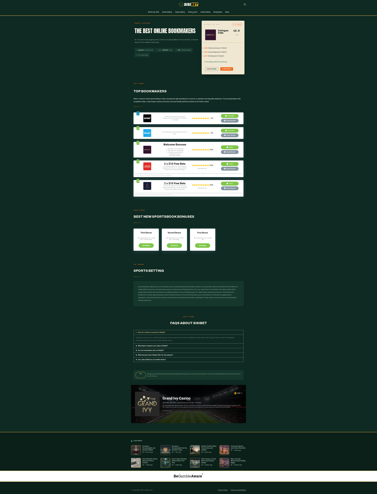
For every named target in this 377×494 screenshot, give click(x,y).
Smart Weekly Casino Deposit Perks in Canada (149, 461)
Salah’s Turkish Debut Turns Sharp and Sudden (208, 448)
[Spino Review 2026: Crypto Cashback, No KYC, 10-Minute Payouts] (147, 122)
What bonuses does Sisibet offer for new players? (155, 355)
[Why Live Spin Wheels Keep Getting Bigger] (224, 467)
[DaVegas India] (147, 153)
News (227, 12)
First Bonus (202, 232)
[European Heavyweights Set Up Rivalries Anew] (165, 454)
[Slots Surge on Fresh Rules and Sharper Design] (195, 467)
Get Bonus (146, 245)
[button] (188, 332)
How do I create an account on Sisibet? (151, 332)
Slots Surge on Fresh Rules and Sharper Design (208, 461)
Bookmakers (218, 12)
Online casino (192, 12)
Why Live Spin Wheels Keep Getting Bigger (238, 461)
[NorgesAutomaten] (147, 170)
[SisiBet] (188, 4)
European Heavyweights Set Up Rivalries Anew (179, 448)
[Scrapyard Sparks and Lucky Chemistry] (224, 454)
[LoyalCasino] (147, 189)
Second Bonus (174, 232)
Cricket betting (205, 12)
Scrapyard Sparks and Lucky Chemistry (238, 447)
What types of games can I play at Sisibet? (153, 346)
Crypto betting (180, 12)
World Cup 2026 (153, 12)
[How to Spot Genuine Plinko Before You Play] (165, 467)
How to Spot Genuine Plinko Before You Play (179, 461)
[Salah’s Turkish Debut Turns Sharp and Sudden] (195, 454)
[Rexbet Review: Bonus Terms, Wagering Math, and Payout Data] (147, 136)
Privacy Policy (223, 490)
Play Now (230, 116)
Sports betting (167, 12)
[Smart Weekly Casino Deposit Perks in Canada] (136, 467)
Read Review (230, 121)
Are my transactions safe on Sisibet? (151, 350)
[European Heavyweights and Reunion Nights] (136, 454)
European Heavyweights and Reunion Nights (148, 448)
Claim (231, 147)
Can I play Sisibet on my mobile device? (152, 360)
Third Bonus (146, 232)
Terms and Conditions (238, 490)
